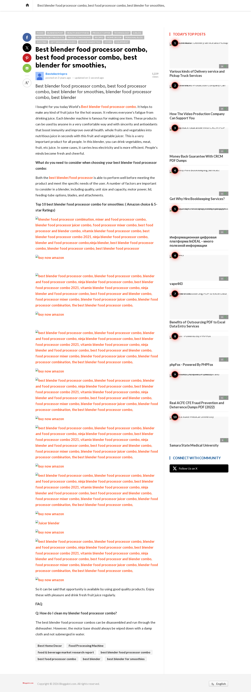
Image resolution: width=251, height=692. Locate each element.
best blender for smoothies (126, 659)
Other (108, 42)
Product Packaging (79, 37)
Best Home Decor (50, 645)
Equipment (122, 42)
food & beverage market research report (66, 652)
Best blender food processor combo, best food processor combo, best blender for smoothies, (91, 57)
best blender (91, 659)
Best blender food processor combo (108, 107)
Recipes (99, 37)
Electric (42, 42)
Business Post (55, 32)
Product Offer (101, 32)
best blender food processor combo (125, 652)
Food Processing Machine (86, 645)
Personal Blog (134, 37)
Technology (121, 32)
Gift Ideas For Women (63, 42)
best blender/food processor (71, 178)
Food (40, 32)
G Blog (137, 32)
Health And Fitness (78, 32)
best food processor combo (57, 659)
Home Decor (114, 37)
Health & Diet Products (50, 37)
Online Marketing (90, 42)
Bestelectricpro (56, 73)
